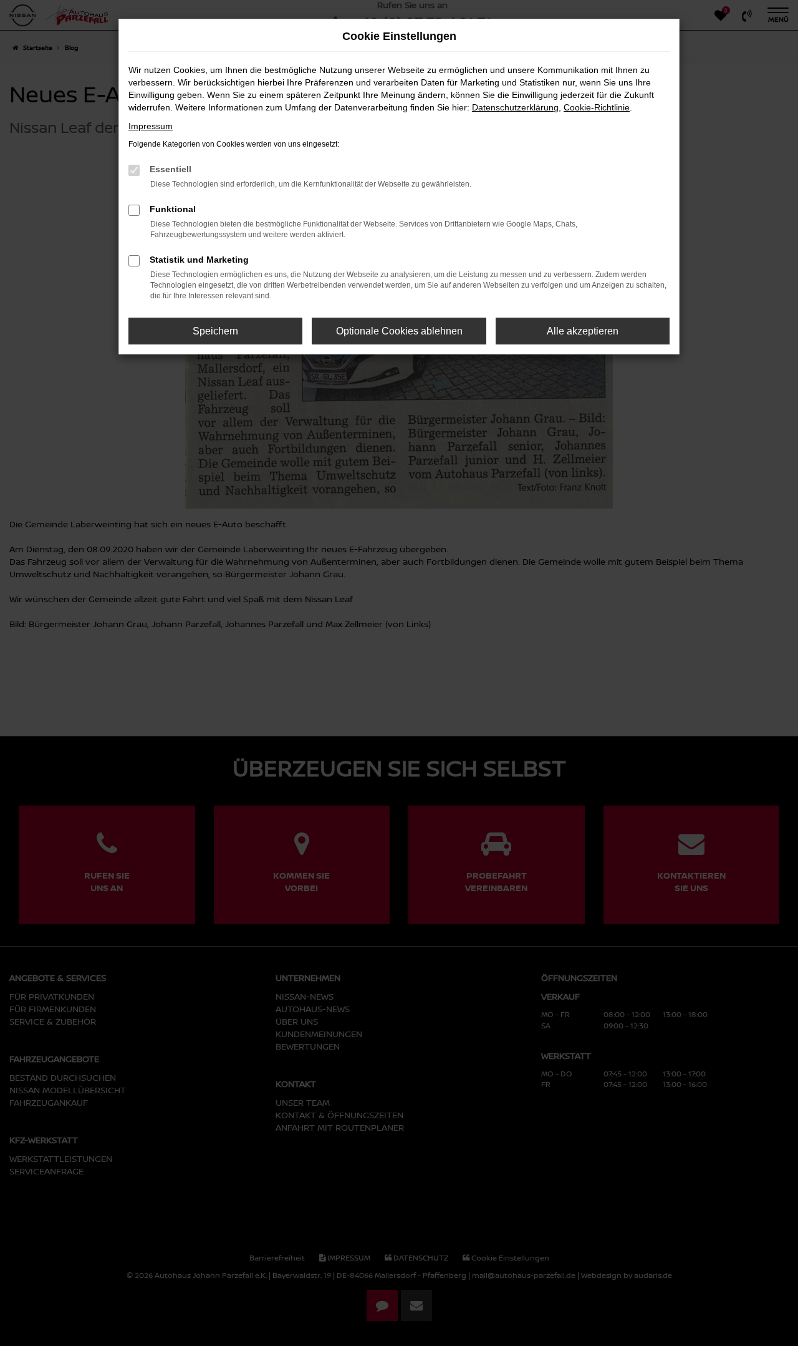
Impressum (150, 126)
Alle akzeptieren (582, 331)
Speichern (215, 331)
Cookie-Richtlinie (597, 107)
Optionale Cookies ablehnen (399, 331)
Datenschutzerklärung (515, 107)
